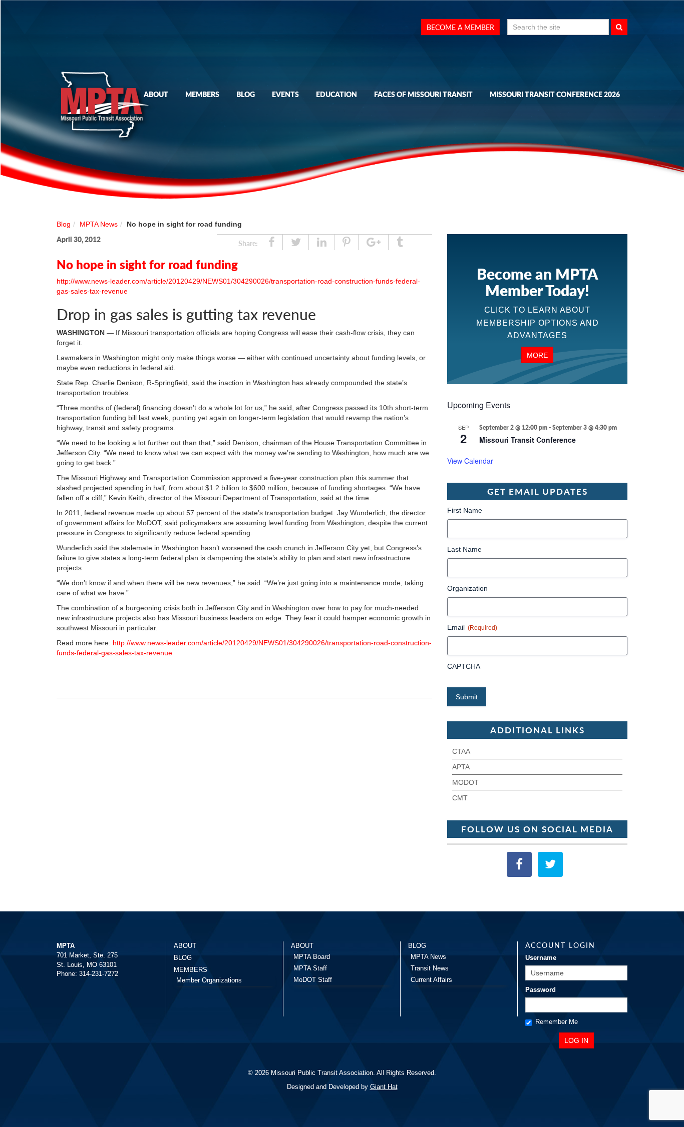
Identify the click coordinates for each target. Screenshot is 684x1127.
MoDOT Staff (312, 979)
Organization (467, 588)
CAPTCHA (463, 666)
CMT (460, 798)
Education (336, 94)
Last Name (464, 549)
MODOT (465, 782)
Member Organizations (209, 980)
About (156, 94)
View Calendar (470, 461)
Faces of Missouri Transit (423, 94)
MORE (537, 355)
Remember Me (556, 1021)
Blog (245, 94)
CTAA (461, 751)
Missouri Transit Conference (527, 440)
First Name (464, 510)
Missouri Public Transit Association (107, 106)
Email (472, 627)
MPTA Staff (310, 968)
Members (202, 94)
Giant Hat (384, 1086)
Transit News (430, 968)
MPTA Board (311, 956)
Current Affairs (431, 979)
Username (540, 957)
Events (285, 94)
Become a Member (460, 27)
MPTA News (99, 224)
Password (540, 989)
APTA (461, 767)
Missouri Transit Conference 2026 (555, 94)
